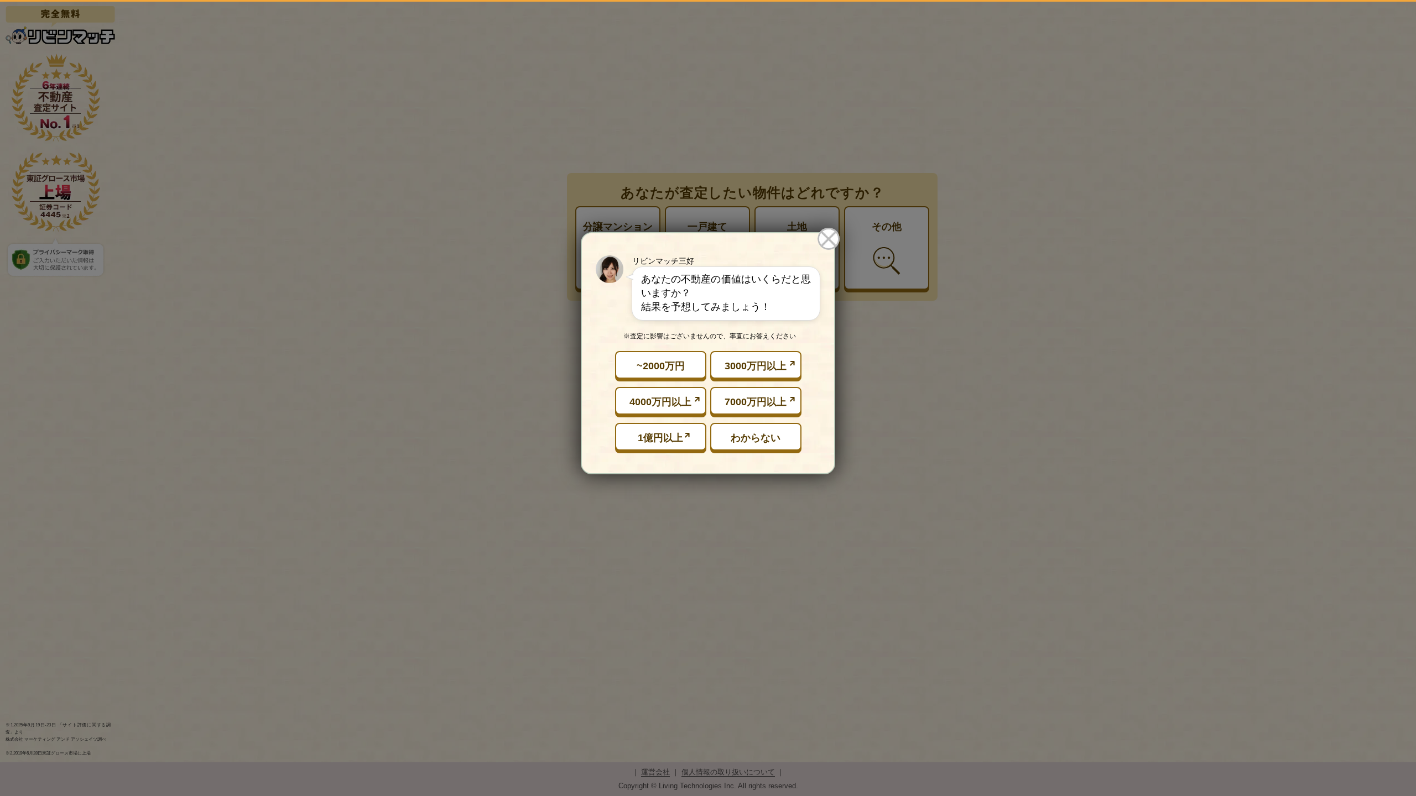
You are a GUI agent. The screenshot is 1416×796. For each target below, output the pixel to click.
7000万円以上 (756, 401)
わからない (755, 437)
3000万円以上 (756, 365)
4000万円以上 (660, 401)
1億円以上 (660, 437)
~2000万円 (661, 365)
